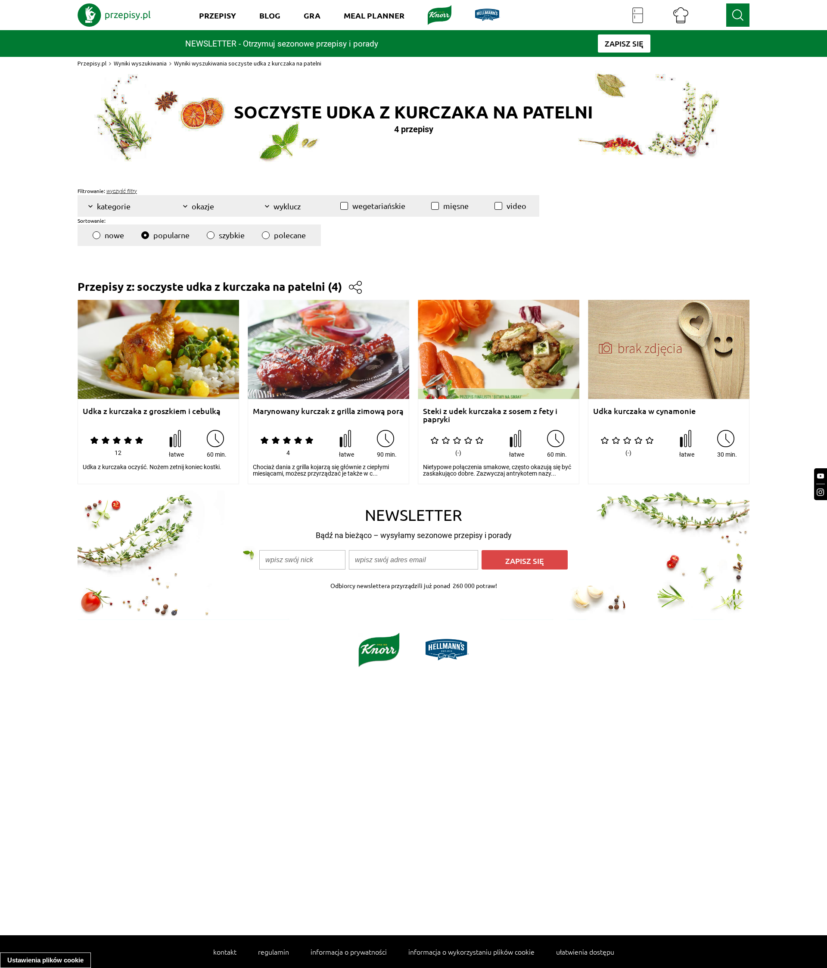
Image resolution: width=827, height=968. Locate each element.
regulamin (273, 951)
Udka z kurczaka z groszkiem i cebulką (152, 411)
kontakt (224, 951)
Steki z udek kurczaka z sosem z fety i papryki (490, 415)
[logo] (114, 15)
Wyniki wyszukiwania (140, 63)
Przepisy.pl (92, 63)
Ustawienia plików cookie (45, 960)
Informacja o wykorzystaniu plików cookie (471, 951)
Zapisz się (524, 561)
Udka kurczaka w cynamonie (644, 411)
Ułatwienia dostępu (585, 951)
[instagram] (820, 492)
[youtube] (820, 476)
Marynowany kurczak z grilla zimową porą (328, 411)
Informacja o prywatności (349, 951)
